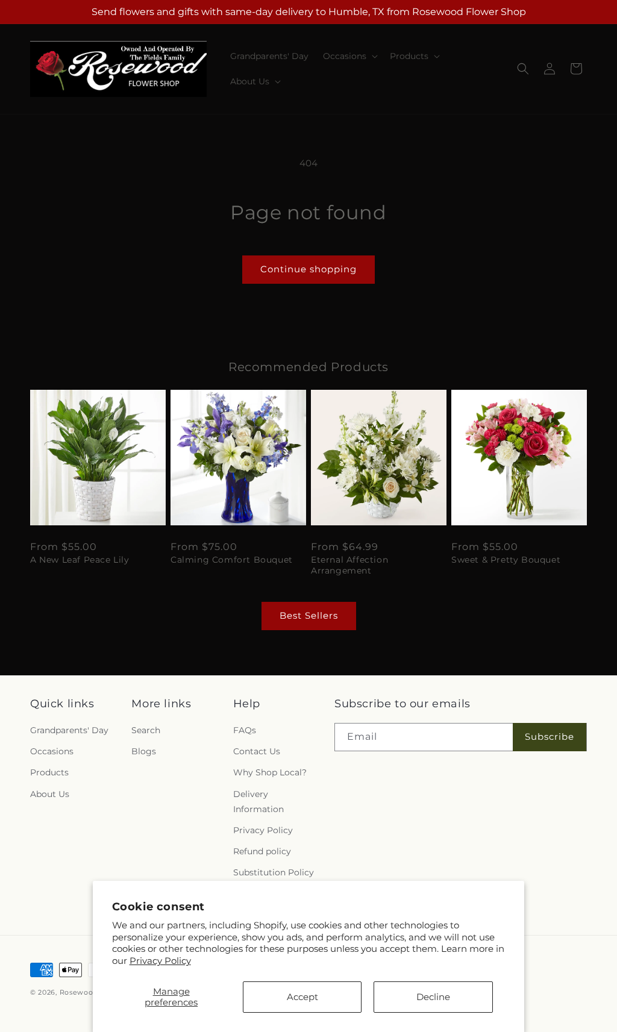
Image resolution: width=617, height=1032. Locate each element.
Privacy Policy (160, 960)
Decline (433, 996)
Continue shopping (308, 269)
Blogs (143, 751)
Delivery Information (258, 802)
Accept (302, 996)
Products (49, 772)
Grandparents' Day (69, 730)
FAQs (244, 730)
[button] (349, 56)
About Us (49, 794)
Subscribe (549, 736)
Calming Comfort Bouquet (232, 559)
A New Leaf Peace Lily (80, 559)
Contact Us (256, 751)
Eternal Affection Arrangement (349, 565)
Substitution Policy (273, 872)
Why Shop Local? (270, 772)
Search (145, 730)
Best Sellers (309, 615)
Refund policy (262, 851)
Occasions (52, 751)
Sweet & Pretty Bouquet (505, 559)
